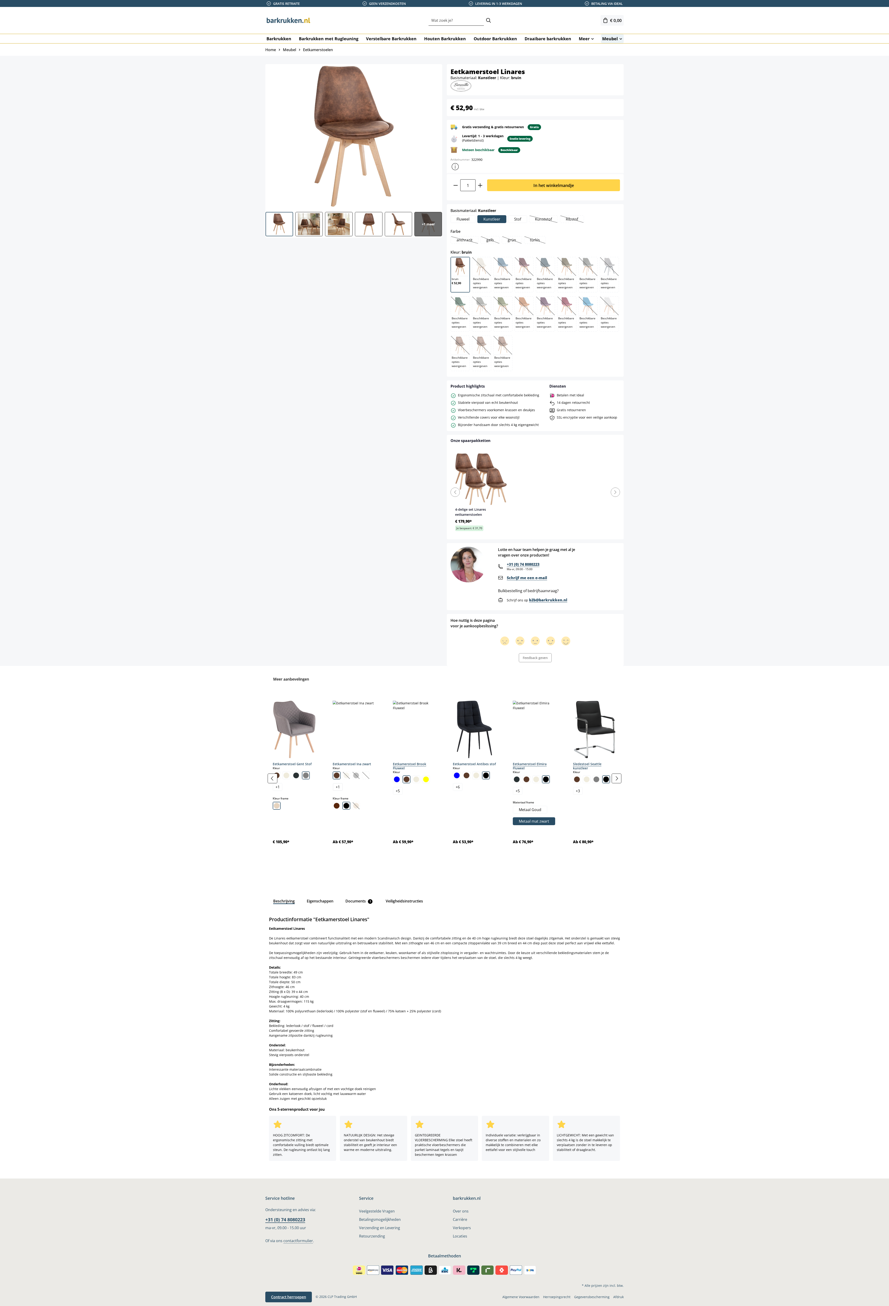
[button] (455, 166)
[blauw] (397, 779)
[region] (444, 778)
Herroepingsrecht (556, 1297)
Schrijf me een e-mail (527, 577)
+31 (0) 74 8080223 (523, 564)
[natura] (277, 806)
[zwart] (346, 806)
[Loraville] (461, 85)
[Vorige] (272, 778)
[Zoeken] (488, 20)
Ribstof (575, 220)
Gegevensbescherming (592, 1297)
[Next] (615, 492)
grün (515, 240)
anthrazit (467, 240)
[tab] (284, 901)
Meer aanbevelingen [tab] (291, 679)
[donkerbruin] (337, 806)
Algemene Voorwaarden (520, 1297)
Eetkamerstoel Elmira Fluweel (530, 766)
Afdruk (618, 1297)
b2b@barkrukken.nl (548, 600)
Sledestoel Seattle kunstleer (587, 766)
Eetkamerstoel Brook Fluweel (409, 766)
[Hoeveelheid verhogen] (480, 185)
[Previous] (455, 492)
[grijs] (306, 775)
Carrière (460, 1219)
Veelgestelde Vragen (377, 1211)
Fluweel (463, 219)
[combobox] (456, 20)
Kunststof (546, 220)
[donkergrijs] (296, 775)
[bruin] (337, 775)
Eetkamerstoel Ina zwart (352, 764)
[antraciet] (517, 779)
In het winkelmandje (553, 185)
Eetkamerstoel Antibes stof (474, 764)
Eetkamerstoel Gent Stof (292, 764)
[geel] (426, 779)
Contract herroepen (288, 1297)
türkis (537, 240)
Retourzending (372, 1236)
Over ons (461, 1211)
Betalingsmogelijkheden (380, 1219)
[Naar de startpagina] (288, 20)
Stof (517, 219)
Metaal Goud (530, 809)
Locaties (460, 1236)
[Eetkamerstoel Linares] (353, 136)
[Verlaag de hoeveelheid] (455, 185)
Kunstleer (491, 219)
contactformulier (298, 1240)
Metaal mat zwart (534, 821)
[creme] (286, 775)
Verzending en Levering (379, 1227)
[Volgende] (616, 778)
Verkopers (462, 1227)
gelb (492, 240)
